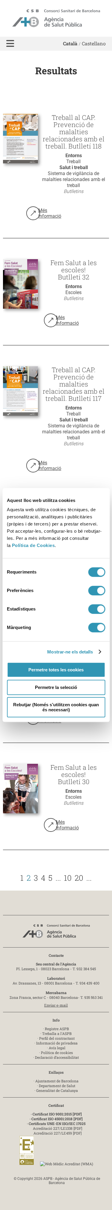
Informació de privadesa (57, 1043)
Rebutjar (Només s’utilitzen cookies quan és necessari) (56, 707)
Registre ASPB (57, 1028)
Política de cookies (57, 1052)
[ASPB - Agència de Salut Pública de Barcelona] (56, 932)
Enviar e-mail (56, 1005)
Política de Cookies (33, 545)
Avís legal (57, 1047)
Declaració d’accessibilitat (57, 1057)
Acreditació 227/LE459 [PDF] (57, 1133)
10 (68, 878)
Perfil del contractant (57, 1038)
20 (79, 878)
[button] (10, 43)
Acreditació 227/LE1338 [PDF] (57, 1128)
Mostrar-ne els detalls (70, 651)
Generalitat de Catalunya (57, 1090)
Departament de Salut (57, 1085)
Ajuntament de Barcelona (57, 1080)
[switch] (96, 590)
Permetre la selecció (56, 687)
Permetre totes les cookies (56, 669)
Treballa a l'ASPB (57, 1033)
